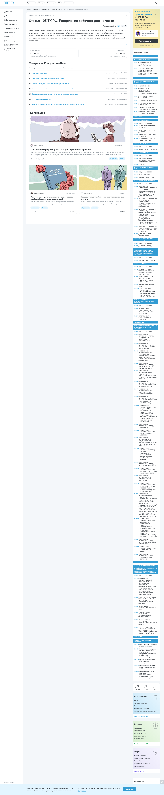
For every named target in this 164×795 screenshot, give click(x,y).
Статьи (122, 158)
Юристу (40, 3)
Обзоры (44, 208)
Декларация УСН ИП (140, 736)
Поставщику (68, 3)
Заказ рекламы (139, 766)
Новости (94, 208)
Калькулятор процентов (141, 708)
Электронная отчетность (142, 763)
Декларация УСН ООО (141, 733)
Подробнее (82, 791)
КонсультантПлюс (140, 755)
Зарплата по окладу (140, 703)
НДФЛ (136, 700)
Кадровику (50, 3)
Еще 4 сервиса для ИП (141, 744)
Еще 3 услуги (138, 771)
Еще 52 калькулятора (141, 716)
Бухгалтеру (30, 3)
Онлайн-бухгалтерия (140, 761)
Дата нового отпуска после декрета (145, 706)
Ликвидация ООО (139, 738)
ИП (59, 3)
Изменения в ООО (139, 730)
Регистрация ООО (139, 728)
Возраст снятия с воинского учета (145, 711)
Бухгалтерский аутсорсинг (142, 758)
